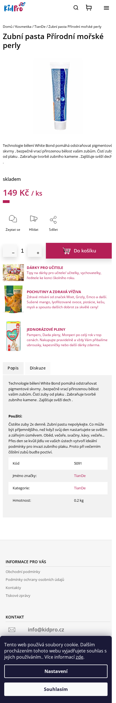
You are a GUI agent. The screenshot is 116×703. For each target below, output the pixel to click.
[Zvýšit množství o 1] (35, 251)
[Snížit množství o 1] (10, 251)
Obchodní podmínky (23, 571)
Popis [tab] (13, 368)
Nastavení (56, 671)
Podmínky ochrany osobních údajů (35, 579)
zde (79, 657)
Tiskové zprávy (18, 595)
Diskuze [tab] (38, 368)
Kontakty (13, 587)
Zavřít (65, 233)
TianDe (80, 475)
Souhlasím (56, 689)
